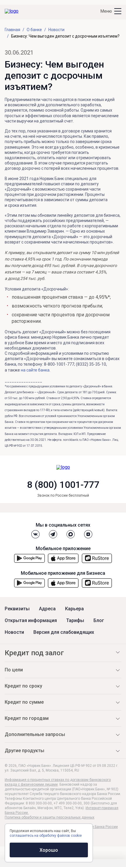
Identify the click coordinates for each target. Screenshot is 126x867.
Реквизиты (17, 608)
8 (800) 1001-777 (63, 484)
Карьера (74, 608)
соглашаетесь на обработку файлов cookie (46, 836)
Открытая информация (31, 620)
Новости (14, 632)
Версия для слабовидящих (63, 632)
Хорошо (49, 850)
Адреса (47, 608)
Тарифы (75, 620)
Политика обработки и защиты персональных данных (49, 817)
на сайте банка (35, 370)
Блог (98, 620)
